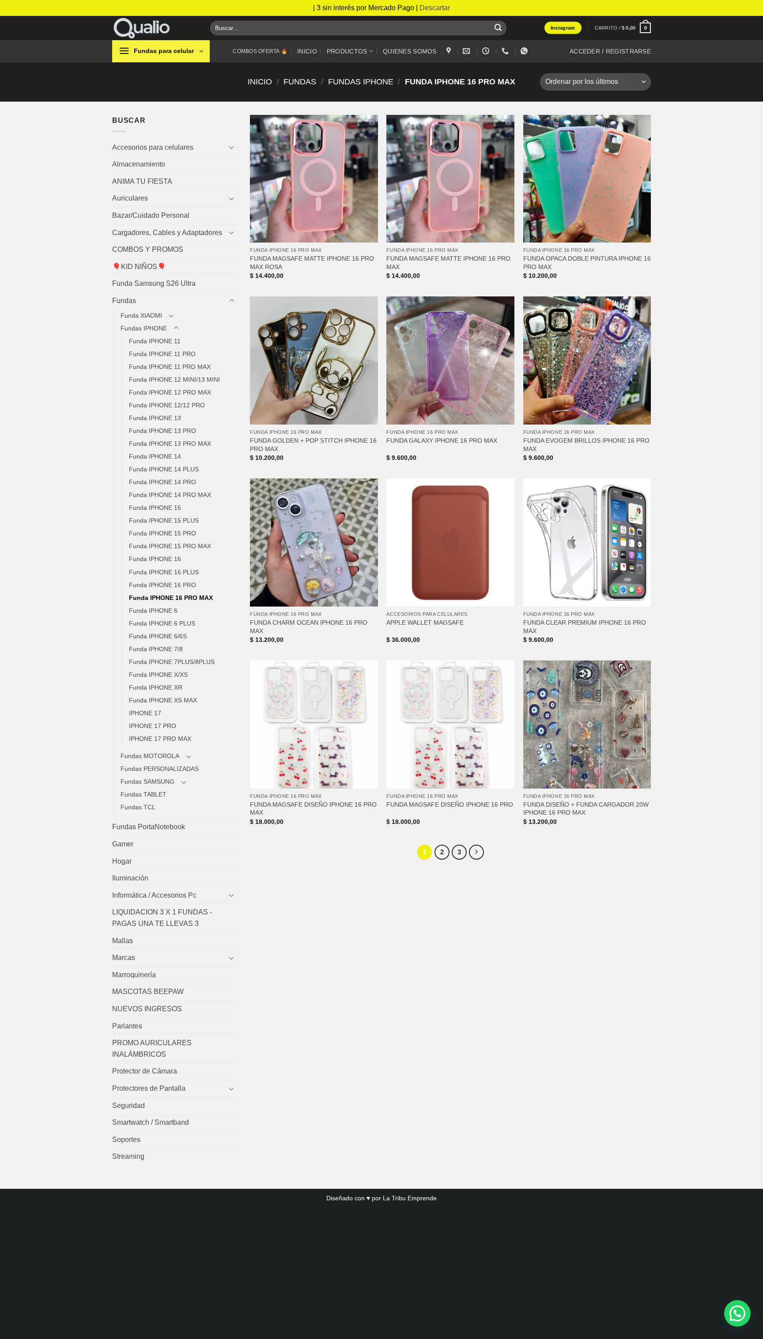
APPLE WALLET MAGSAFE (425, 622)
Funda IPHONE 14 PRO (162, 482)
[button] (623, 27)
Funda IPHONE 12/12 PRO (167, 405)
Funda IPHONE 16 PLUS (164, 572)
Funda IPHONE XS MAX (163, 700)
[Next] (476, 852)
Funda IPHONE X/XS (158, 674)
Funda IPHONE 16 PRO (162, 584)
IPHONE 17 (145, 713)
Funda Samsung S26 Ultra (154, 283)
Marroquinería (134, 975)
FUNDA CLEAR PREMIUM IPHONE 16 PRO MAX (584, 626)
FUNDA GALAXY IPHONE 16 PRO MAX (441, 440)
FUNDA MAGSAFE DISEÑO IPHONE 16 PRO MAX (313, 808)
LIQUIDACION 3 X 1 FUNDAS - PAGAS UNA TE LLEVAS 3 (162, 917)
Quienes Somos (410, 51)
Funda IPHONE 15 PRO (162, 533)
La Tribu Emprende (410, 1198)
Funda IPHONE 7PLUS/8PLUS (172, 661)
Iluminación (130, 878)
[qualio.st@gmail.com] (467, 51)
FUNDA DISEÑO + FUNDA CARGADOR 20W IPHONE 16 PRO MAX (586, 808)
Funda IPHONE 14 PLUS (164, 469)
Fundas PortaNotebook (148, 827)
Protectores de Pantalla (148, 1088)
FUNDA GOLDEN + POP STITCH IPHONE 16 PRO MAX (313, 444)
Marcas (123, 957)
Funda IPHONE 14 (155, 456)
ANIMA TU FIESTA (142, 181)
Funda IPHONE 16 (155, 558)
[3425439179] (506, 51)
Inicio (307, 51)
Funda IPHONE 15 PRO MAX (170, 546)
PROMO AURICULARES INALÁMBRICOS (152, 1048)
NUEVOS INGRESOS (147, 1009)
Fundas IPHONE (360, 81)
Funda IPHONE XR (155, 687)
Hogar (122, 861)
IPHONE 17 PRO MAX (160, 738)
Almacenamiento (138, 164)
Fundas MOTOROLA (150, 755)
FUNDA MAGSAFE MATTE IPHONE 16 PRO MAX (448, 262)
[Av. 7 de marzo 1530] (449, 51)
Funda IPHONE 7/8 (156, 648)
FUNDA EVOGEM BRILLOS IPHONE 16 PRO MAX (586, 444)
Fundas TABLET (143, 794)
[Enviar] (498, 27)
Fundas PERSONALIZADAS (160, 768)
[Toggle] (232, 147)
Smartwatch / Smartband (150, 1122)
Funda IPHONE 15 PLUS (164, 520)
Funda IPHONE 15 (155, 507)
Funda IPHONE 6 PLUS (162, 623)
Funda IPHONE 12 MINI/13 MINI (174, 379)
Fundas (299, 81)
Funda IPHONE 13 (155, 417)
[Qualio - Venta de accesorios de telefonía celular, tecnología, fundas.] (154, 28)
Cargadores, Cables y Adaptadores (167, 232)
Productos (347, 51)
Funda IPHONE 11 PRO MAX (170, 366)
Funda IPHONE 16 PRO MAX (171, 597)
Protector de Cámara (144, 1071)
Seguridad (128, 1105)
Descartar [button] (434, 7)
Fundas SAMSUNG (147, 781)
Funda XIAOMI (141, 315)
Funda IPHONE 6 (153, 610)
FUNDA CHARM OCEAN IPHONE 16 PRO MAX (308, 626)
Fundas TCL (138, 807)
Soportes (126, 1139)
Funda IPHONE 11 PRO (162, 353)
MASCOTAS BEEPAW (148, 991)
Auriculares (130, 198)
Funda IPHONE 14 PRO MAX (170, 494)
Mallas (122, 941)
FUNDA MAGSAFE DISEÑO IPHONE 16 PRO (449, 804)
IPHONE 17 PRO (152, 725)
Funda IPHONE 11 (155, 341)
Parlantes (127, 1026)
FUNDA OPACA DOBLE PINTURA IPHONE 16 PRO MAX (587, 262)
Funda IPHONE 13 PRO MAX (170, 443)
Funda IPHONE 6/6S (158, 636)
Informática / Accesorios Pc (154, 895)
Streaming (128, 1156)
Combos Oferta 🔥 (260, 51)
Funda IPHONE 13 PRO (162, 430)
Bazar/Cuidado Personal (150, 215)
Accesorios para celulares (152, 147)
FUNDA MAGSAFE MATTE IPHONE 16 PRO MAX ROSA (312, 262)
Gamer (122, 844)
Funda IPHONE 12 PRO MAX (170, 392)
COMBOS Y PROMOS (147, 249)
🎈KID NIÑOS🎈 (139, 266)
